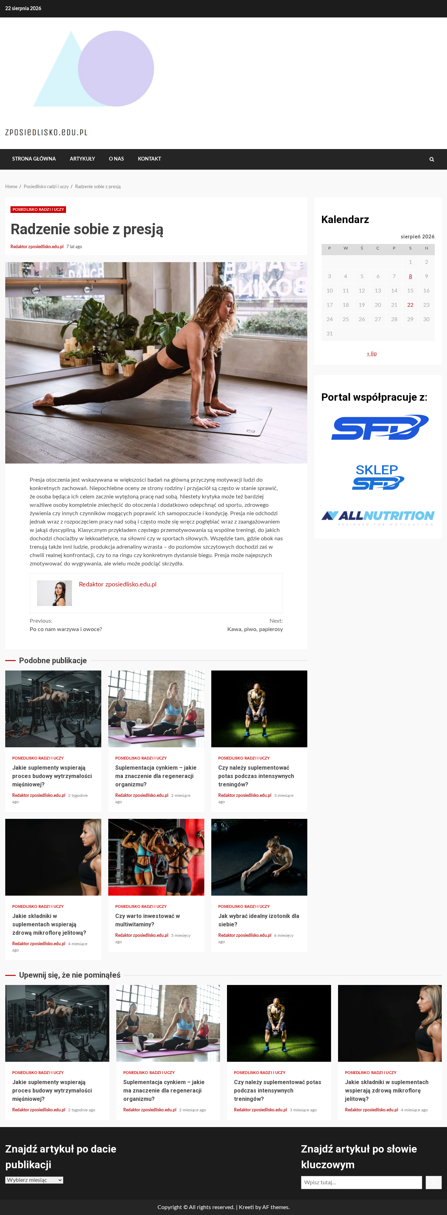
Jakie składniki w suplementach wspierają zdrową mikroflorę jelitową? (53, 857)
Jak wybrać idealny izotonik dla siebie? (259, 857)
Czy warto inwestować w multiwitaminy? (156, 857)
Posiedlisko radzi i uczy (38, 210)
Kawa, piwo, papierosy (255, 625)
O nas (116, 159)
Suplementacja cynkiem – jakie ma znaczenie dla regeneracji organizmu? (156, 709)
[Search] (432, 159)
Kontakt (149, 159)
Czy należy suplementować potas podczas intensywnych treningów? (259, 709)
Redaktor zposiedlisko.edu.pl (37, 247)
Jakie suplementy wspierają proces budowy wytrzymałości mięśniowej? (53, 709)
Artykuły (82, 159)
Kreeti (246, 1207)
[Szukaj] (434, 1182)
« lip (372, 353)
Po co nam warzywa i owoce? (66, 625)
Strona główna (34, 159)
